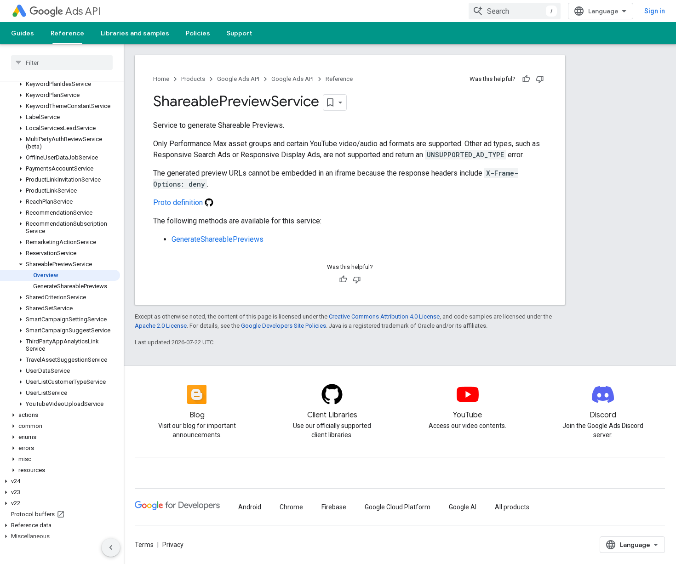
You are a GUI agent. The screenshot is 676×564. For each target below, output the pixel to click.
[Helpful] (526, 79)
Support (239, 33)
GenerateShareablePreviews (218, 239)
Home (161, 78)
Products (193, 78)
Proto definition (179, 202)
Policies (198, 33)
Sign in (654, 11)
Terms (144, 544)
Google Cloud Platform (397, 507)
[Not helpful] (540, 79)
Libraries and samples (135, 33)
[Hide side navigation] (111, 547)
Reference (67, 33)
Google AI (462, 507)
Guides (22, 33)
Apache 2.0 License (161, 325)
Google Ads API (238, 78)
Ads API (83, 11)
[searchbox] (62, 62)
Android (249, 507)
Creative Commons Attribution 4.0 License (384, 316)
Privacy (172, 544)
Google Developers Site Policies (283, 325)
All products (512, 507)
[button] (60, 84)
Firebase (333, 507)
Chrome (291, 507)
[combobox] (515, 11)
